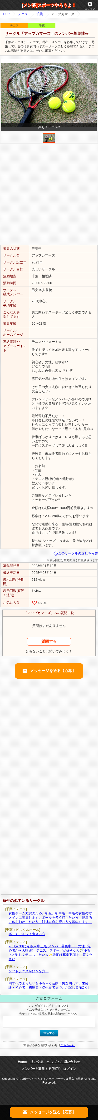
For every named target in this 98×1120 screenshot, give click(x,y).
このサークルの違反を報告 (75, 553)
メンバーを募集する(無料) (41, 1068)
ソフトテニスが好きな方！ (29, 971)
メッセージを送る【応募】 (49, 671)
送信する (49, 1033)
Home (22, 1062)
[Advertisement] (49, 194)
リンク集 (37, 1062)
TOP (6, 14)
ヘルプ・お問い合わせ (63, 1062)
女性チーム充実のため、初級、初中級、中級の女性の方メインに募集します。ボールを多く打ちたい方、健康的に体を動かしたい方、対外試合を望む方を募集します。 (50, 917)
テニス (23, 14)
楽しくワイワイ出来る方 (27, 934)
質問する (49, 641)
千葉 (39, 14)
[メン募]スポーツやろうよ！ (49, 5)
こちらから (67, 1045)
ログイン (90, 5)
